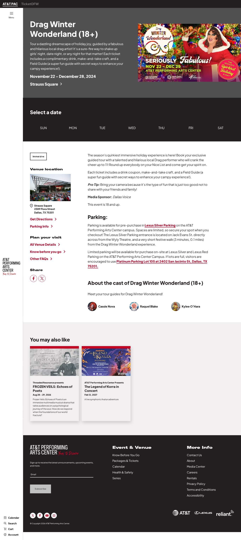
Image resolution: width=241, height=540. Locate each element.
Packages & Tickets (125, 461)
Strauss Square (44, 84)
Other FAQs (39, 259)
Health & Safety (122, 472)
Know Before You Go (125, 455)
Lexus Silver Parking (160, 225)
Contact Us (194, 455)
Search (12, 523)
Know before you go (45, 252)
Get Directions (41, 219)
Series (116, 478)
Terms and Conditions (201, 489)
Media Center (196, 466)
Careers (192, 472)
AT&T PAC (10, 4)
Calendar (13, 517)
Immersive (38, 156)
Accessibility (195, 495)
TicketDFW (30, 4)
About (191, 461)
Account (13, 534)
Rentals (192, 478)
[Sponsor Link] (181, 512)
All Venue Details (43, 244)
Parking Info (39, 226)
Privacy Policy (196, 484)
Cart (10, 528)
